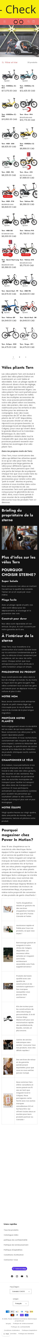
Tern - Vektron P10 (27, 231)
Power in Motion (13, 1319)
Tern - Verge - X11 (26, 344)
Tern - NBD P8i (25, 291)
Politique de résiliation (26, 1334)
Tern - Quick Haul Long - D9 (10, 261)
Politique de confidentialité (20, 1327)
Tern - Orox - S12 (26, 172)
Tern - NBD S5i (7, 231)
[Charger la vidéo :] (19, 538)
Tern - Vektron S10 (27, 260)
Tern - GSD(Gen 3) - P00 (9, 115)
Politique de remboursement (16, 1245)
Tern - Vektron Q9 (8, 317)
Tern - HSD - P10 (8, 201)
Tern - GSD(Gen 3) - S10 (27, 87)
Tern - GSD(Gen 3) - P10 (27, 145)
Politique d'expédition (13, 1250)
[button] (4, 21)
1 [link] (13, 357)
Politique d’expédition (29, 1330)
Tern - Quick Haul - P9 (10, 291)
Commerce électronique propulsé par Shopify (21, 1321)
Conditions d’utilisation (12, 1330)
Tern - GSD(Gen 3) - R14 (9, 87)
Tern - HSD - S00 (8, 144)
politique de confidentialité (15, 1240)
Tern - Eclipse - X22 (9, 344)
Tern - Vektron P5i (27, 201)
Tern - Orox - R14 (26, 114)
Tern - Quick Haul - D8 (28, 317)
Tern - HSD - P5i (8, 172)
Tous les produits (11, 1230)
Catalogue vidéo (11, 1235)
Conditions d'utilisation (14, 1255)
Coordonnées (11, 1334)
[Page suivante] (25, 357)
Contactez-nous (11, 1260)
